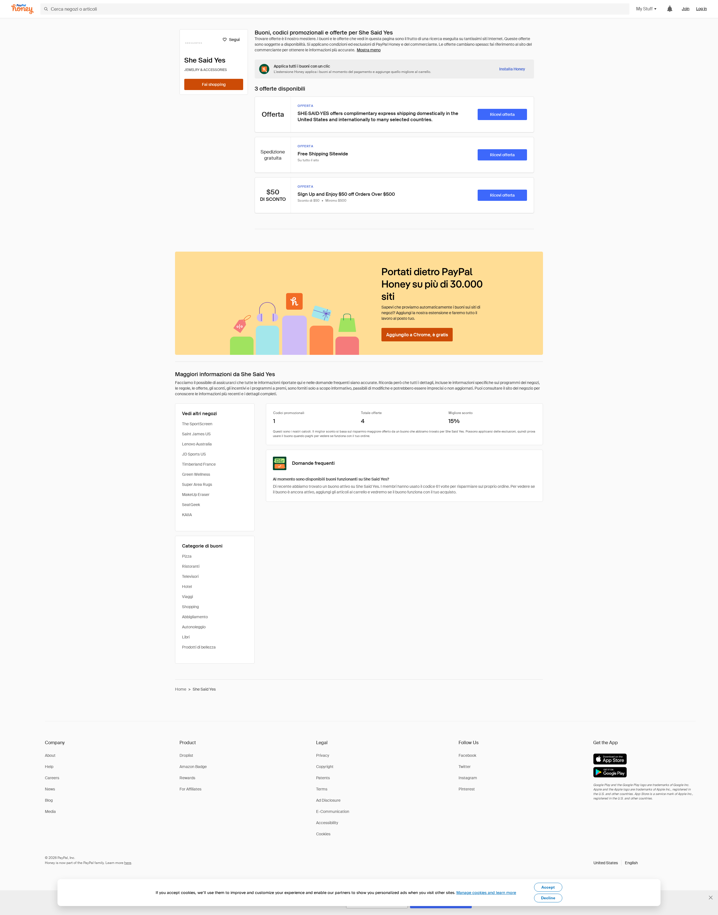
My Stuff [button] (644, 9)
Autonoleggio (194, 626)
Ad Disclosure (328, 800)
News (50, 789)
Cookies (323, 833)
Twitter (465, 766)
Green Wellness (196, 474)
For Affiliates (190, 789)
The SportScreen (197, 423)
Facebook (467, 755)
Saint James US (196, 433)
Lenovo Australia (197, 444)
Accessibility (327, 822)
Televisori (190, 576)
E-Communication (332, 811)
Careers (52, 777)
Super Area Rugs (197, 484)
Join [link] (685, 8)
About (50, 755)
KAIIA (187, 514)
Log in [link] (701, 8)
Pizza (187, 556)
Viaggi (187, 596)
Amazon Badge (193, 766)
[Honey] (22, 9)
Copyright (324, 766)
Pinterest (467, 789)
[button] (615, 863)
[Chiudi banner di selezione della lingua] (711, 897)
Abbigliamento (195, 616)
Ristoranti (190, 566)
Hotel (187, 586)
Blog (49, 800)
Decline (548, 898)
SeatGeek (191, 504)
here (127, 863)
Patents (323, 777)
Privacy (322, 755)
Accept (548, 887)
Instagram (468, 777)
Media (50, 811)
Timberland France (199, 464)
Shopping (190, 606)
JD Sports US (194, 454)
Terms (321, 789)
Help (49, 766)
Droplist (186, 755)
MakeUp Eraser (196, 494)
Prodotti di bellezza (199, 647)
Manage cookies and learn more (486, 892)
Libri (186, 637)
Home (180, 689)
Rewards (187, 777)
